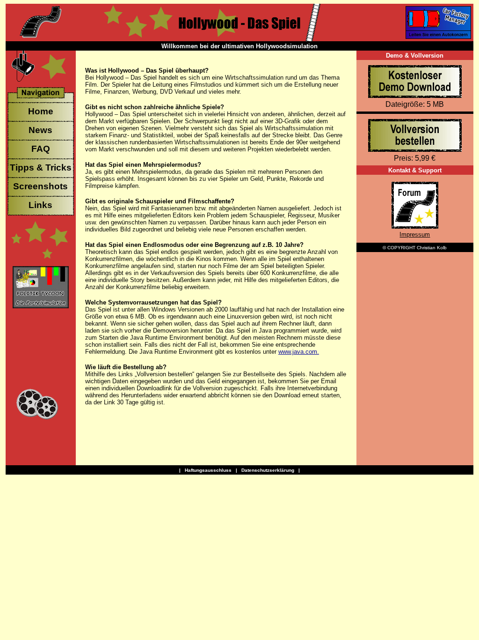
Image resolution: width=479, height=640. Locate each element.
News (40, 130)
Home (40, 111)
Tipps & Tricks (41, 167)
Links (40, 205)
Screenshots (40, 186)
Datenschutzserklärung (267, 470)
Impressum (414, 234)
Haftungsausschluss (208, 470)
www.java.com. (298, 351)
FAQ (40, 149)
